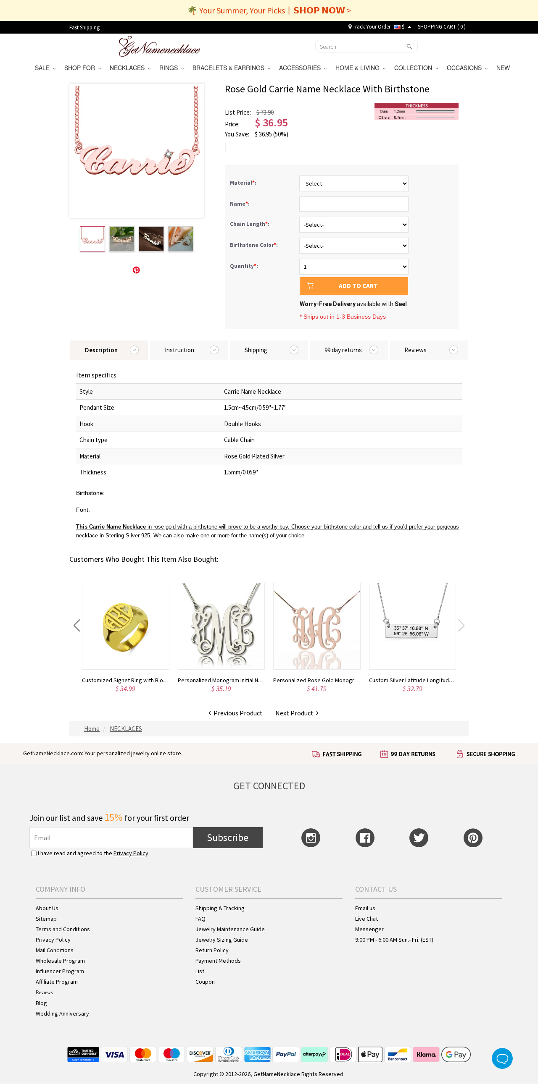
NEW (504, 67)
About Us (47, 908)
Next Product (295, 713)
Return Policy (212, 950)
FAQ (200, 918)
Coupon (205, 981)
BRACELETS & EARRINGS (230, 67)
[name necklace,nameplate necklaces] (159, 45)
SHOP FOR (81, 67)
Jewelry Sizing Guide (221, 939)
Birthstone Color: (254, 245)
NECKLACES (129, 67)
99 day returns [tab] (343, 350)
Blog (41, 1003)
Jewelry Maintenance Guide (230, 929)
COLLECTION (414, 67)
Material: (244, 182)
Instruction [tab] (179, 350)
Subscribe (227, 837)
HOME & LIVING (359, 67)
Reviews (44, 992)
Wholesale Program (60, 960)
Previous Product (237, 713)
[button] (76, 626)
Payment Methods (218, 960)
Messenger (369, 929)
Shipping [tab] (256, 350)
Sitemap (46, 918)
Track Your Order (370, 26)
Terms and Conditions (63, 929)
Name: (240, 203)
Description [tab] (101, 350)
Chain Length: (250, 224)
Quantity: (244, 266)
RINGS (170, 67)
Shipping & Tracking (220, 908)
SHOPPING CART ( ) (442, 26)
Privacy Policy (130, 853)
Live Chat (366, 918)
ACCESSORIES (301, 67)
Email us (365, 908)
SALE (44, 67)
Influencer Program (60, 971)
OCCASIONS (466, 67)
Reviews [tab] (415, 350)
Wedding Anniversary (62, 1013)
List (199, 971)
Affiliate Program (57, 981)
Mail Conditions (55, 950)
